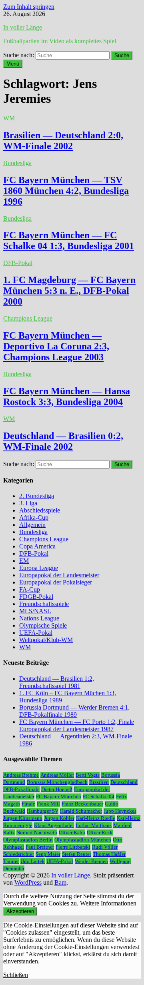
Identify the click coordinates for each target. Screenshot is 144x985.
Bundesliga (17, 163)
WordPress (28, 882)
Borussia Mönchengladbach (57, 782)
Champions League (27, 318)
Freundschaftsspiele (44, 603)
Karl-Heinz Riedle (95, 818)
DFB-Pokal (17, 262)
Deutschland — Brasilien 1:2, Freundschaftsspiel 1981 (56, 682)
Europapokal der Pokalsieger (55, 582)
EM (24, 560)
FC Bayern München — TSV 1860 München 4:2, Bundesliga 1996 (66, 191)
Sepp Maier (48, 854)
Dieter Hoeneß (56, 789)
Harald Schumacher (81, 811)
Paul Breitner (40, 847)
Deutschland (124, 782)
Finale (28, 804)
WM (9, 118)
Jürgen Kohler (59, 818)
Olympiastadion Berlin (28, 840)
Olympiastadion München (82, 840)
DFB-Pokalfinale (21, 789)
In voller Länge (22, 27)
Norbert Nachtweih (36, 832)
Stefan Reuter (76, 854)
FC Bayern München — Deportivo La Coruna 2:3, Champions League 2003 (56, 346)
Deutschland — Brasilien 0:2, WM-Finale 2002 (63, 441)
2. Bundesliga (36, 495)
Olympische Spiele (43, 625)
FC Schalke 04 (98, 797)
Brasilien (99, 782)
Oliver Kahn (72, 832)
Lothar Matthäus (94, 825)
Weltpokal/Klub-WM (46, 639)
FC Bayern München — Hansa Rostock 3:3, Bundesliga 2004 (66, 396)
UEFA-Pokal (35, 632)
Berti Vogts (88, 775)
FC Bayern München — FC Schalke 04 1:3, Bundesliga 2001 (68, 240)
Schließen (15, 974)
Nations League (39, 618)
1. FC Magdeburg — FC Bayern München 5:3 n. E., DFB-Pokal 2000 (69, 291)
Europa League (38, 567)
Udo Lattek (32, 861)
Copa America (37, 546)
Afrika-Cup (33, 517)
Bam (60, 882)
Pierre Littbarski (73, 847)
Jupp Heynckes (120, 811)
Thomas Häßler (109, 854)
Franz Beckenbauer (82, 804)
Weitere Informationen (108, 903)
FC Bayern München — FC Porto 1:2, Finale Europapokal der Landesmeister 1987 (76, 725)
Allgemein (32, 524)
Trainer (11, 861)
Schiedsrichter (18, 854)
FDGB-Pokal (36, 596)
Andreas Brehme (21, 775)
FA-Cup (29, 589)
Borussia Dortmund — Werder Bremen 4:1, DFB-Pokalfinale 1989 (74, 711)
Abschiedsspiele (39, 510)
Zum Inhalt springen (28, 6)
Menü (12, 64)
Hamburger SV (42, 811)
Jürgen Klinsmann (22, 818)
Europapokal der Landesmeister (59, 575)
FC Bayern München (58, 797)
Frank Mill (48, 804)
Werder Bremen (91, 861)
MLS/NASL (35, 611)
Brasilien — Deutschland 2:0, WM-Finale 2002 (63, 140)
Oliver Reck (100, 832)
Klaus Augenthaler (54, 825)
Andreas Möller (57, 775)
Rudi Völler (105, 847)
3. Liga (28, 503)
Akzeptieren (20, 911)
